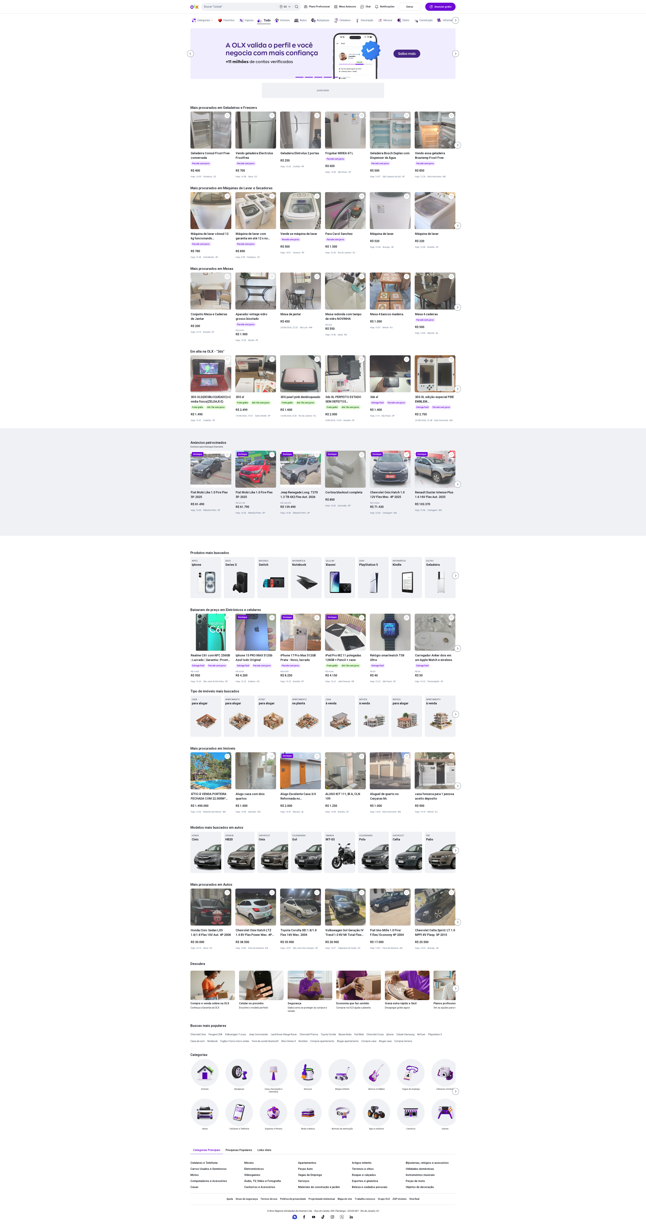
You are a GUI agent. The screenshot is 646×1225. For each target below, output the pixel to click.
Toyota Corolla (328, 1034)
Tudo (267, 20)
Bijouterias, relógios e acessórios (427, 1162)
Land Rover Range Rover (284, 1034)
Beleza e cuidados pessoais (369, 1187)
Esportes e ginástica (365, 1181)
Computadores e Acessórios (208, 1181)
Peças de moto (415, 1181)
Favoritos (229, 20)
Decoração (367, 20)
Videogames (252, 1175)
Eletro (405, 20)
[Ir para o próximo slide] (457, 145)
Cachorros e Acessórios (259, 1187)
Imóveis (285, 20)
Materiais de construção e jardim (319, 1187)
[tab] (206, 1150)
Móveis (387, 20)
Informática (449, 20)
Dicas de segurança (247, 1199)
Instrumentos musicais (420, 1175)
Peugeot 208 (215, 1034)
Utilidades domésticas (420, 1168)
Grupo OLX (384, 1199)
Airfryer (421, 1034)
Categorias (203, 20)
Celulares (345, 20)
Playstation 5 (435, 1034)
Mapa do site (345, 1199)
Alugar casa (385, 1041)
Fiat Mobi (359, 1034)
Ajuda (230, 1199)
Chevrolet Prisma (309, 1034)
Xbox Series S (288, 1041)
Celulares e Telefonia (204, 1162)
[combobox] (251, 7)
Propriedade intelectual (322, 1199)
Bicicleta (303, 1041)
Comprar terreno (403, 1041)
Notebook (212, 1041)
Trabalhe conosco (365, 1199)
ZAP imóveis (399, 1199)
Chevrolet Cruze (375, 1034)
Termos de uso (268, 1199)
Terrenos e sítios (363, 1168)
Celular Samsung (405, 1034)
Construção (426, 20)
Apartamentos (307, 1162)
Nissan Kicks (345, 1034)
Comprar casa (368, 1041)
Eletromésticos (254, 1168)
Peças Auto (305, 1168)
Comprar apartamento (322, 1041)
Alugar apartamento (348, 1041)
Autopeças (323, 20)
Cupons (249, 20)
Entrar (409, 6)
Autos (303, 20)
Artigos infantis (361, 1162)
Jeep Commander (258, 1034)
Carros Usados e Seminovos (208, 1168)
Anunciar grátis (443, 6)
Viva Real (414, 1199)
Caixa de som (197, 1041)
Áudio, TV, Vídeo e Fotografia (262, 1181)
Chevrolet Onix (198, 1034)
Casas (194, 1187)
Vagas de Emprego (310, 1175)
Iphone (390, 1034)
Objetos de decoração (420, 1187)
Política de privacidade (293, 1199)
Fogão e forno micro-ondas (234, 1041)
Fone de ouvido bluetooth (265, 1041)
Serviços (303, 1181)
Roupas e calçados (364, 1175)
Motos (194, 1175)
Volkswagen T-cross (235, 1034)
